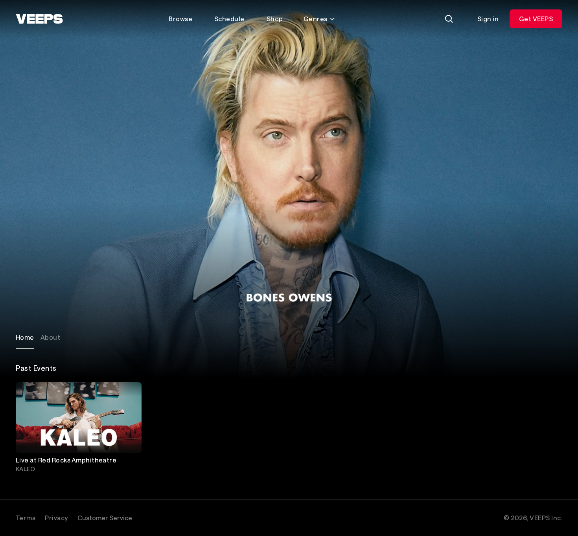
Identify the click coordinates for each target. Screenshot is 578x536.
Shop (275, 18)
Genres (316, 18)
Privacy (56, 517)
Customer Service (104, 517)
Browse (180, 18)
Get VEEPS (536, 18)
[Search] (449, 18)
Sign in (488, 18)
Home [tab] (25, 337)
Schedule (229, 18)
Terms (25, 517)
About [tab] (50, 337)
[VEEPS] (39, 19)
